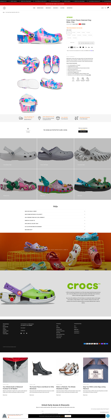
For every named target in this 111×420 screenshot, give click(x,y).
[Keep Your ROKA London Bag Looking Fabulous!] (95, 370)
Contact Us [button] (23, 330)
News (57, 325)
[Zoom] (60, 19)
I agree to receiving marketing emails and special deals (50, 413)
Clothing (62, 8)
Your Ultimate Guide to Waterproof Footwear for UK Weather (13, 388)
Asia (75, 326)
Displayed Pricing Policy (60, 331)
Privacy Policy (58, 337)
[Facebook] (22, 333)
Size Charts (58, 332)
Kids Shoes (55, 8)
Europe (75, 327)
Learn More (62, 416)
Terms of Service (59, 336)
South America (76, 333)
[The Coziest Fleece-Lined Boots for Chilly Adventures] (42, 370)
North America (76, 331)
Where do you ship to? (30, 220)
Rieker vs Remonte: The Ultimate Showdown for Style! (65, 388)
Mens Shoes (48, 8)
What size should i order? (31, 211)
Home (34, 8)
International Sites (77, 323)
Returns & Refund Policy (60, 334)
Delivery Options (59, 329)
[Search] (105, 8)
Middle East (76, 329)
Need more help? (28, 229)
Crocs (79, 58)
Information (58, 323)
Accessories (69, 8)
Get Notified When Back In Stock (86, 43)
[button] (55, 254)
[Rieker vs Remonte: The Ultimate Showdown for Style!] (68, 370)
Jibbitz (75, 72)
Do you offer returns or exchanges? (33, 226)
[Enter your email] (69, 411)
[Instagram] (24, 333)
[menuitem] (34, 8)
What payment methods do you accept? (33, 214)
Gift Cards (58, 327)
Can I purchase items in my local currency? (35, 217)
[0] (107, 8)
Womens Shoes (40, 8)
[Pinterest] (27, 333)
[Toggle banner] (107, 4)
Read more (5, 394)
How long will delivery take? (31, 223)
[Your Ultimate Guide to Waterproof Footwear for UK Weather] (15, 370)
